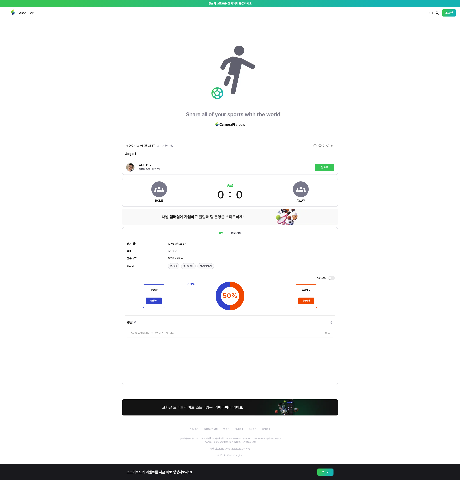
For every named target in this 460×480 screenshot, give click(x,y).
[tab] (221, 233)
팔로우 (324, 167)
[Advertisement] (361, 72)
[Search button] (437, 13)
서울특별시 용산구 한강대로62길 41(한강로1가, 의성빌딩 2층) (230, 441)
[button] (173, 266)
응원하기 (153, 300)
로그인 (449, 13)
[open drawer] (5, 13)
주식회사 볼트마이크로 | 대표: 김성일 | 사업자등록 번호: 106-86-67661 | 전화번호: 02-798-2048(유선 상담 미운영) (230, 438)
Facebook (237, 448)
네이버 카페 (219, 448)
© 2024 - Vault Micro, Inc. (230, 455)
